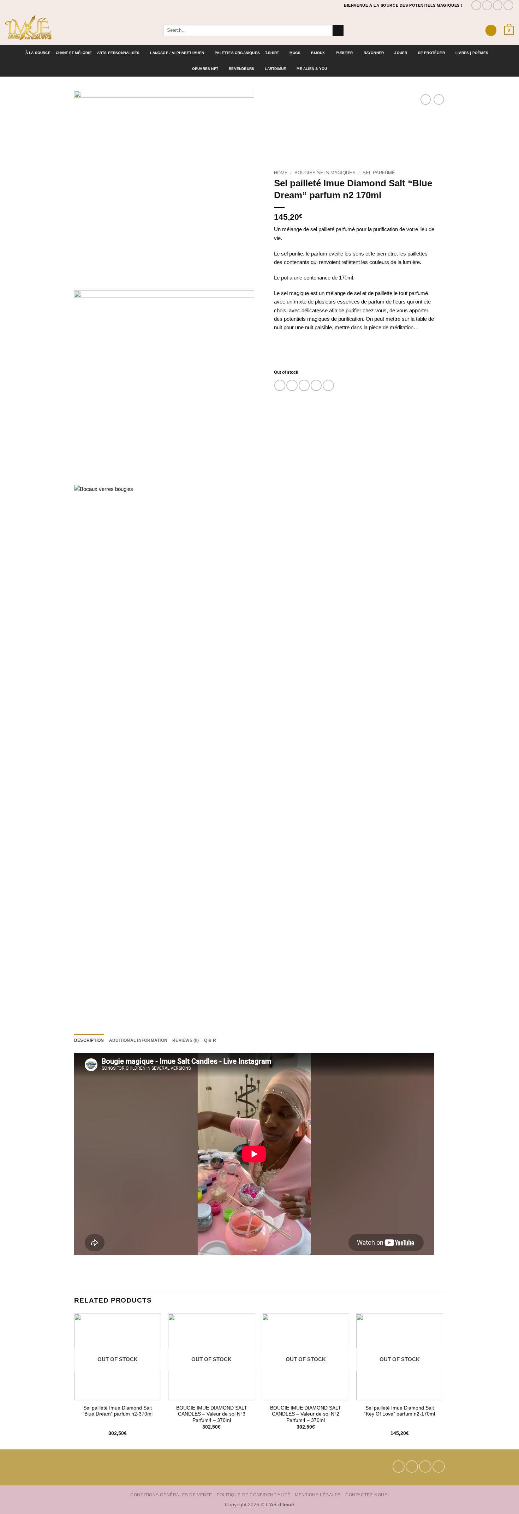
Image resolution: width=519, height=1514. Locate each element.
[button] (490, 30)
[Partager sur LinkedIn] (328, 385)
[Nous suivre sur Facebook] (476, 5)
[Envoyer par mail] (304, 385)
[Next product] (425, 99)
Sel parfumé (379, 172)
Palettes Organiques (237, 53)
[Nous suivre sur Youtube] (508, 5)
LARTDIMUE (275, 69)
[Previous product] (439, 99)
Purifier (344, 53)
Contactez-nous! (367, 1494)
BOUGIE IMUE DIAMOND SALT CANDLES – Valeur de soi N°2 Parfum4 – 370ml (305, 1414)
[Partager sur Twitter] (291, 385)
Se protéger (431, 53)
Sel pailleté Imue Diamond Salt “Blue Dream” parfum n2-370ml (118, 1411)
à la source (37, 53)
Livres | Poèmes (471, 53)
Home (281, 172)
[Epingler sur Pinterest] (316, 385)
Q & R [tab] (210, 1040)
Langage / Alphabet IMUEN (177, 53)
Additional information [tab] (138, 1040)
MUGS (295, 53)
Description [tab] (89, 1040)
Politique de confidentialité (253, 1494)
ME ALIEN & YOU (312, 69)
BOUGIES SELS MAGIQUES (325, 172)
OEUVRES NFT (205, 69)
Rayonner (374, 53)
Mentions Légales (318, 1494)
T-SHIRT (272, 53)
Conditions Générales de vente (171, 1494)
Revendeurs (241, 69)
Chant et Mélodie (74, 53)
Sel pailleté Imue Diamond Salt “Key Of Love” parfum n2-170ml (399, 1411)
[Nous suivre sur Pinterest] (498, 5)
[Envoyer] (338, 30)
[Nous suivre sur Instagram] (487, 5)
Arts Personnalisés (118, 53)
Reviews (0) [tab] (185, 1040)
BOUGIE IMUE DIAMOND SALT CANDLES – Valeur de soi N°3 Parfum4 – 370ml (211, 1414)
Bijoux (318, 53)
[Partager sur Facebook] (279, 385)
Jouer (400, 53)
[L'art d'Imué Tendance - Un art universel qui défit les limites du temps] (79, 28)
